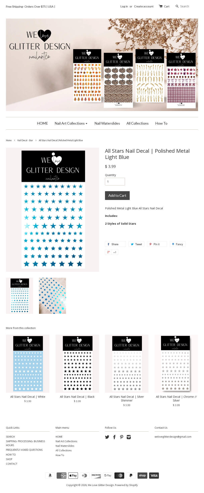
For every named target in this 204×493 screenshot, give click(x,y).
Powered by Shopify (126, 485)
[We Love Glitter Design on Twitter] (107, 437)
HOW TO (11, 454)
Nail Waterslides (107, 123)
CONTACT (11, 463)
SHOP (9, 459)
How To (161, 123)
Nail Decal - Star (25, 140)
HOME (42, 123)
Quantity (110, 175)
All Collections (138, 123)
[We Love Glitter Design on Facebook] (114, 437)
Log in (124, 6)
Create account (144, 6)
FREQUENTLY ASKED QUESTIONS (24, 449)
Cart (167, 6)
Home (9, 140)
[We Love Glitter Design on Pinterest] (121, 437)
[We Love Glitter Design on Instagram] (129, 437)
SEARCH (10, 436)
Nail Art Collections (70, 123)
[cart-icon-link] (161, 6)
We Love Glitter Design (101, 485)
